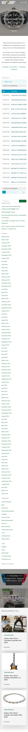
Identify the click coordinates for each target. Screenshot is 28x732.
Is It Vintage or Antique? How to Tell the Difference (13, 222)
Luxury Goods (6, 517)
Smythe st (15, 67)
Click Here (10, 48)
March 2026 (5, 239)
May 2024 (4, 292)
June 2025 (5, 264)
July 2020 (4, 419)
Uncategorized (6, 536)
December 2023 (6, 304)
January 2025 (6, 280)
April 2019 (5, 465)
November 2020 (6, 410)
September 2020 (6, 413)
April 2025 (5, 270)
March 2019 (5, 469)
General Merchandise (8, 511)
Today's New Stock (14, 10)
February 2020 (6, 435)
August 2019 (5, 453)
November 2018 (6, 475)
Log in (3, 550)
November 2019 (6, 444)
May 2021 (4, 391)
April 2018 (5, 493)
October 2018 (6, 478)
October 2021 (6, 376)
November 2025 (6, 249)
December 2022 (6, 332)
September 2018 (6, 481)
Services (4, 523)
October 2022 (6, 339)
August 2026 (5, 236)
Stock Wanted (6, 526)
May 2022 (4, 354)
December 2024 (6, 283)
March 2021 (5, 397)
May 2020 (4, 425)
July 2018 (4, 487)
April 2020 (5, 428)
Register (4, 546)
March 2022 (5, 360)
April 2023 (5, 320)
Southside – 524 (7, 67)
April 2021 (5, 394)
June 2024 (5, 289)
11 (23, 192)
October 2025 (6, 252)
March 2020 (5, 431)
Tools (3, 532)
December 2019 (6, 441)
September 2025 (6, 255)
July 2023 (4, 314)
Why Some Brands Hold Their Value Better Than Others (14, 216)
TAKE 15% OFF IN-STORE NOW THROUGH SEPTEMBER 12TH (11, 208)
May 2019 (4, 462)
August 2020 (5, 416)
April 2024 (5, 295)
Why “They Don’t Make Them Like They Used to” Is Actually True (13, 228)
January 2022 (6, 366)
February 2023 (6, 326)
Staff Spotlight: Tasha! (8, 212)
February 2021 (6, 400)
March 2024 (5, 298)
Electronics (5, 508)
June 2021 (5, 388)
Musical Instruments (7, 520)
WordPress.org (6, 559)
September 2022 (6, 342)
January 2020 (6, 438)
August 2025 (5, 258)
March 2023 (5, 323)
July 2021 (4, 385)
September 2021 (6, 379)
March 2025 (5, 274)
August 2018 (5, 484)
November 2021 (6, 373)
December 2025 (6, 246)
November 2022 (6, 335)
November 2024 (6, 286)
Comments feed (6, 556)
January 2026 (6, 243)
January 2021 (6, 404)
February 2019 (6, 472)
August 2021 (5, 382)
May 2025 (4, 267)
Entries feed (5, 553)
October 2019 (6, 447)
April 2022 (5, 357)
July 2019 (4, 456)
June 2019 (5, 459)
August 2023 (5, 311)
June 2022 (5, 351)
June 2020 (5, 422)
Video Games (5, 539)
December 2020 (6, 407)
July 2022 (4, 348)
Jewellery (4, 514)
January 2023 (6, 329)
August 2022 (5, 345)
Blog (3, 505)
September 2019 (6, 450)
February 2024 (6, 301)
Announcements (6, 502)
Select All (8, 82)
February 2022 (6, 363)
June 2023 (5, 317)
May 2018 (4, 490)
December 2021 (6, 369)
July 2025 (4, 261)
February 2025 (6, 277)
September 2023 (6, 308)
